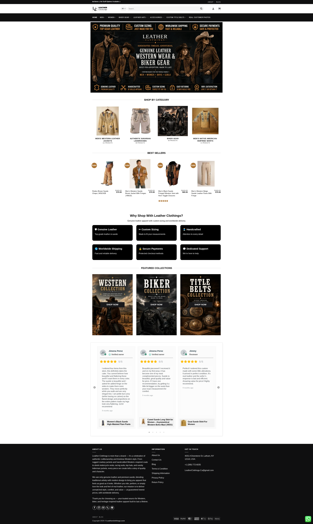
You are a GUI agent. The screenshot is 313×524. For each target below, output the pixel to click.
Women (111, 17)
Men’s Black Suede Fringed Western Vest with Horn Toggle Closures (168, 193)
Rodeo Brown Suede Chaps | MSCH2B (100, 192)
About (210, 2)
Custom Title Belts (175, 17)
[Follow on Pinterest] (112, 508)
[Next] (216, 122)
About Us (156, 455)
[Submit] (201, 9)
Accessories (156, 17)
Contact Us (156, 460)
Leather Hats (139, 17)
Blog (218, 2)
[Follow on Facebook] (95, 508)
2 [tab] (153, 432)
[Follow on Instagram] (99, 508)
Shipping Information (161, 473)
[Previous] (97, 122)
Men (102, 17)
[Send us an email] (103, 508)
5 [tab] (164, 432)
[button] (213, 8)
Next (218, 387)
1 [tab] (149, 432)
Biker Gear (124, 17)
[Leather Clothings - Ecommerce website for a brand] (104, 8)
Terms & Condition (160, 469)
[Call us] (108, 508)
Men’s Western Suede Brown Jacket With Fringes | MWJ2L (135, 193)
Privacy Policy (158, 478)
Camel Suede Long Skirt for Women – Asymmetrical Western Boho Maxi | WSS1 (160, 422)
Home (94, 17)
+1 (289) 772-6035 (193, 465)
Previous (94, 387)
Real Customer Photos (200, 17)
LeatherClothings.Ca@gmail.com (199, 470)
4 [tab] (160, 432)
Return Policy (157, 482)
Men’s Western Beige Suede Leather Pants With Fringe (201, 193)
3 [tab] (156, 432)
